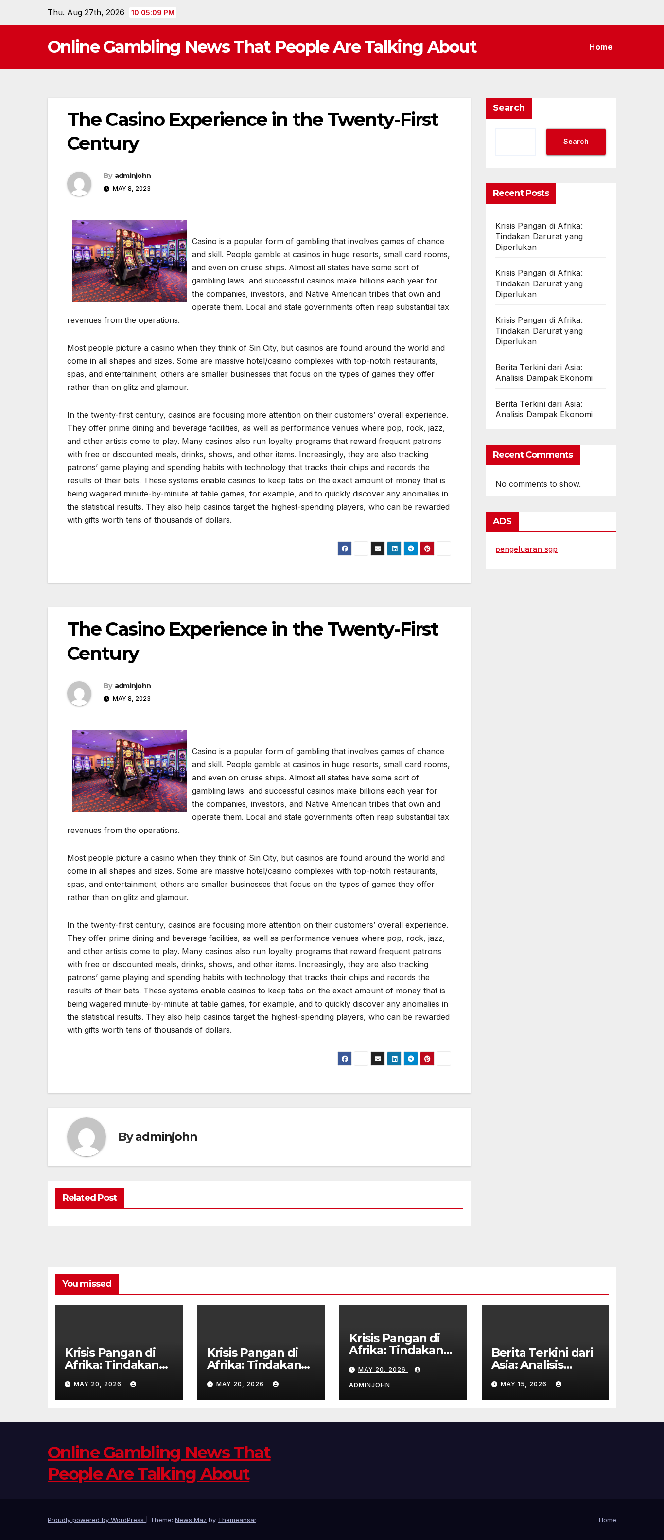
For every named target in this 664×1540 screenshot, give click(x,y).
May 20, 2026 (98, 1384)
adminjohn (133, 175)
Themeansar (237, 1519)
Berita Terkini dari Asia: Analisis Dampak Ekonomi (542, 1364)
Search (509, 108)
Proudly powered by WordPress (97, 1519)
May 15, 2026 (525, 1384)
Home (600, 47)
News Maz (191, 1519)
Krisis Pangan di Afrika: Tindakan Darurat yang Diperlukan (539, 236)
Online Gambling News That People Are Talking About (262, 46)
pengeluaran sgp (526, 549)
